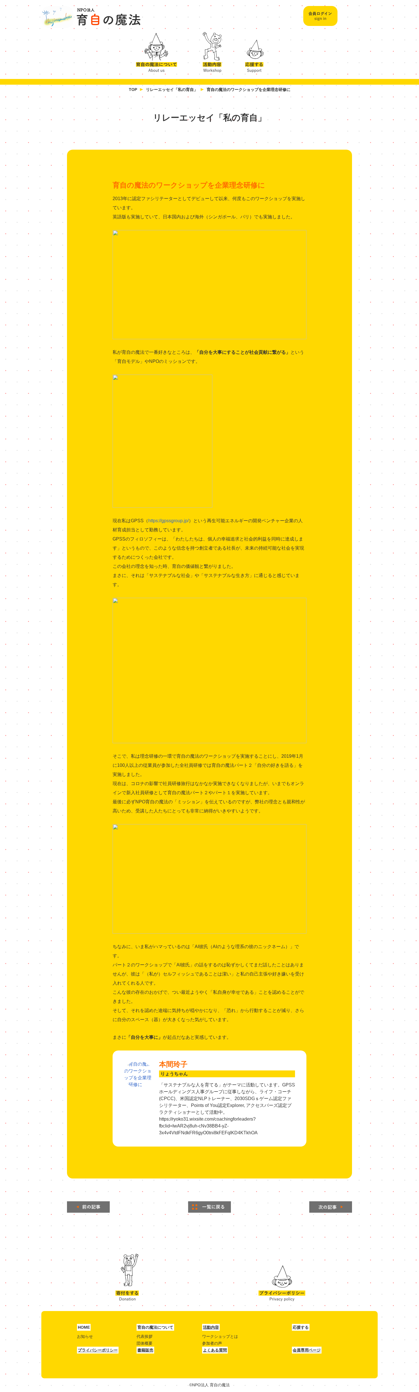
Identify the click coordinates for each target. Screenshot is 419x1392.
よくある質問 (215, 1350)
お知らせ (85, 1336)
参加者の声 (212, 1343)
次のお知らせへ (330, 1207)
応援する (255, 50)
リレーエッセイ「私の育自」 (172, 89)
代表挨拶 (144, 1336)
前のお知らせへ (88, 1207)
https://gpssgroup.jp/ (168, 520)
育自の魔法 (91, 17)
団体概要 (144, 1343)
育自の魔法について (159, 50)
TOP (133, 89)
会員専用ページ (307, 1350)
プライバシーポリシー (282, 1277)
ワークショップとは (220, 1336)
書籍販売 (145, 1350)
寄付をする (127, 1277)
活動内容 (210, 50)
